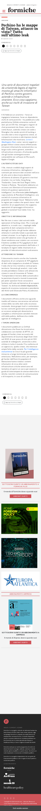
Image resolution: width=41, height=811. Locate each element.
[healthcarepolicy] (20, 787)
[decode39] (20, 781)
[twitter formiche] (7, 798)
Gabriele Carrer (8, 38)
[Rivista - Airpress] (20, 775)
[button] (4, 11)
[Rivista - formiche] (20, 769)
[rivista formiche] (20, 615)
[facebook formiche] (4, 798)
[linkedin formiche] (13, 798)
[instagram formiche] (10, 798)
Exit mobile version (20, 808)
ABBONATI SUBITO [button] (20, 496)
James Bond (4, 20)
